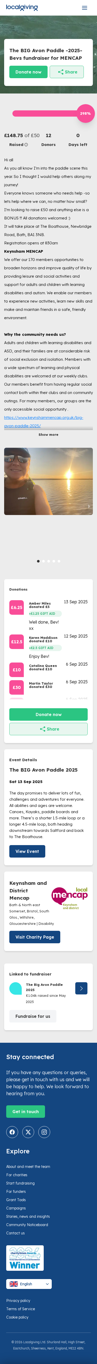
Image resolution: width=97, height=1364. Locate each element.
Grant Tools (16, 1200)
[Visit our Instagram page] (44, 1132)
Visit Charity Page (35, 937)
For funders (16, 1191)
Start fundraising (20, 1183)
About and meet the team (28, 1166)
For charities (16, 1175)
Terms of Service (20, 1309)
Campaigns (16, 1208)
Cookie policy (17, 1317)
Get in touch (25, 1111)
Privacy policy (18, 1300)
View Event (27, 851)
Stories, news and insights (28, 1216)
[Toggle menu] (84, 8)
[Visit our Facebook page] (12, 1132)
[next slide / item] (89, 506)
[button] (19, 140)
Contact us (15, 1233)
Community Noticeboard (27, 1224)
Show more (48, 434)
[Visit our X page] (28, 1132)
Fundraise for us (33, 1016)
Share (71, 72)
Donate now (28, 72)
